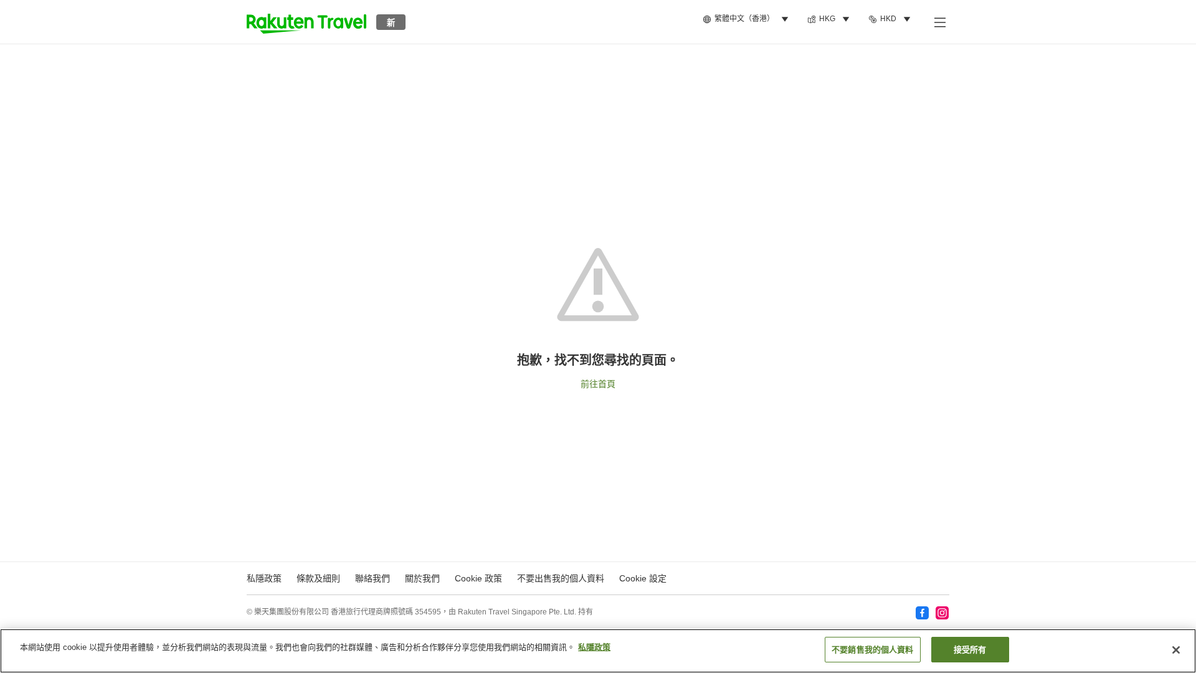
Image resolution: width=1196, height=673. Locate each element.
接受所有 (970, 649)
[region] (598, 651)
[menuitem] (747, 19)
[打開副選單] (939, 22)
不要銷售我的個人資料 (872, 649)
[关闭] (1176, 650)
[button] (306, 22)
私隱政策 (594, 647)
